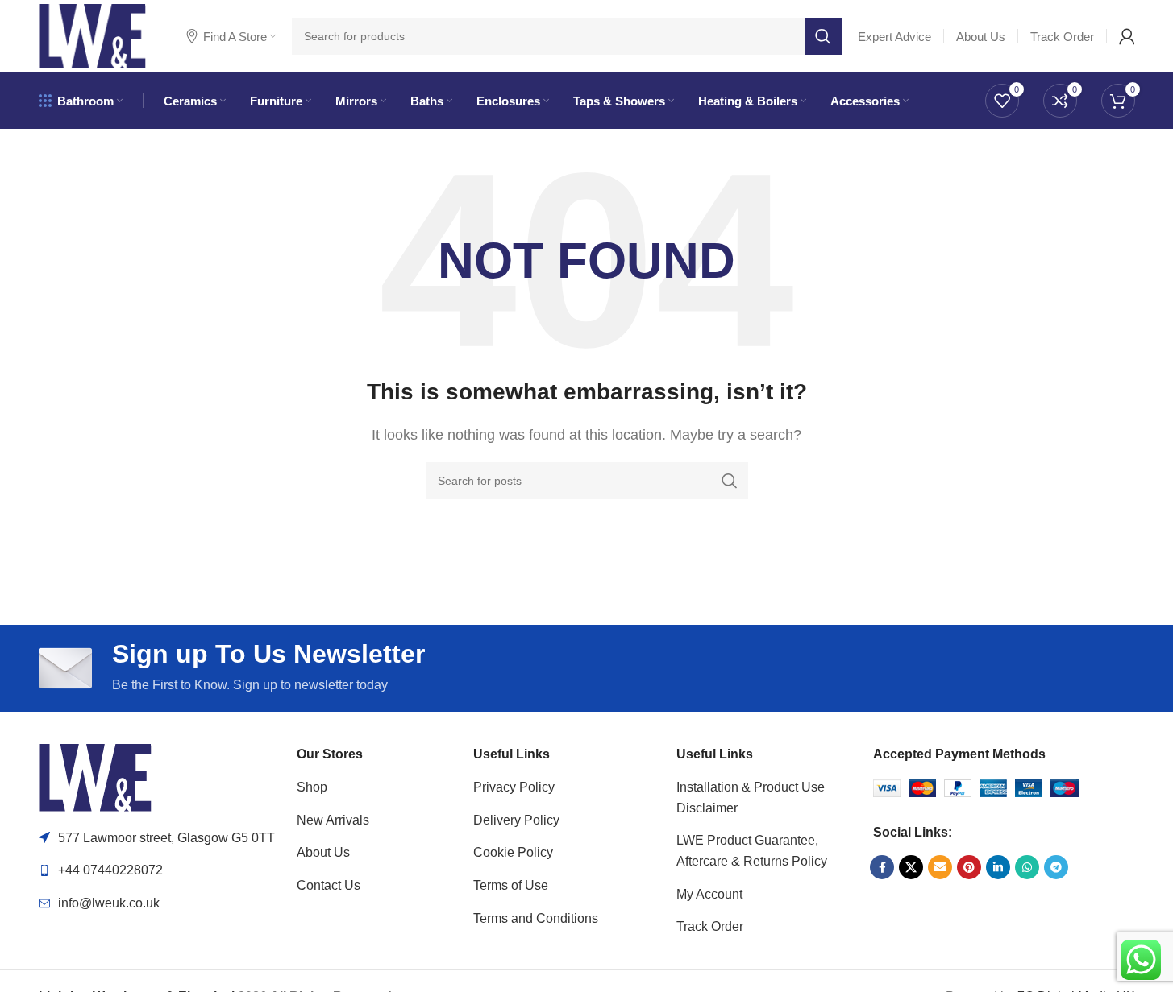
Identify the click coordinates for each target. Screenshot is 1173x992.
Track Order (709, 926)
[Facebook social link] (882, 867)
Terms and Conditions (535, 918)
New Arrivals (333, 820)
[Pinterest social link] (969, 867)
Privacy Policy (514, 787)
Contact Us (328, 885)
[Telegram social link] (1056, 867)
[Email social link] (940, 867)
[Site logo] (92, 35)
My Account (709, 894)
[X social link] (911, 867)
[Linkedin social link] (998, 867)
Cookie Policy (513, 852)
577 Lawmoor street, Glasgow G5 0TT (166, 838)
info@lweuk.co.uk (109, 903)
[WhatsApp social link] (1027, 867)
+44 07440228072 (110, 870)
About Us (323, 852)
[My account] (1127, 36)
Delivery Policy (516, 820)
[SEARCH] (823, 36)
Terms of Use (510, 885)
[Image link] (95, 776)
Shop (312, 787)
